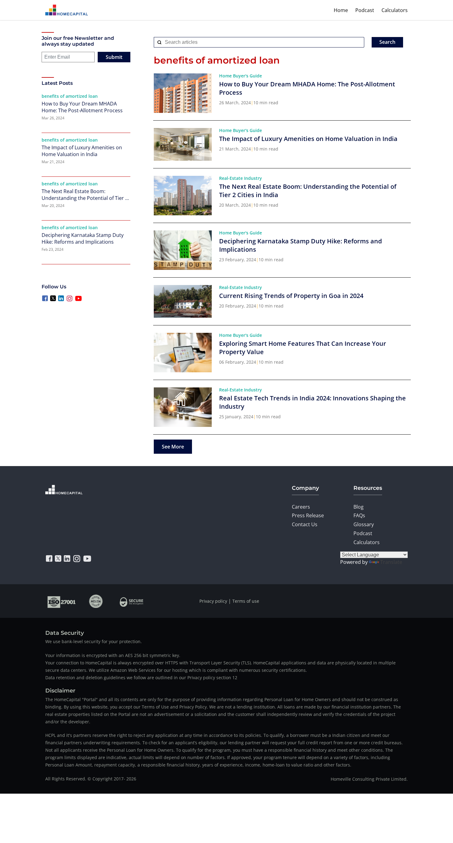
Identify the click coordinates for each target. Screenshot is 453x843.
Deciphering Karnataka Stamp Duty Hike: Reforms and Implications (83, 238)
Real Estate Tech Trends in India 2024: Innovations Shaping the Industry (312, 402)
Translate (391, 562)
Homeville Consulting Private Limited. (369, 779)
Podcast (364, 10)
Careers (301, 506)
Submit (114, 57)
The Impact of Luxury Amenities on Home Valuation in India (82, 151)
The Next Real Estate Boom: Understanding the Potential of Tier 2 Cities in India (85, 194)
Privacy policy (213, 601)
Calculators (395, 10)
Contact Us (304, 524)
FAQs (359, 515)
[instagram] (76, 558)
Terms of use (245, 601)
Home (341, 10)
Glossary (363, 524)
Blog (358, 506)
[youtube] (87, 558)
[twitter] (58, 558)
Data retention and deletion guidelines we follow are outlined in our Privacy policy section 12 (141, 677)
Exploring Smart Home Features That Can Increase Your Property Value (302, 347)
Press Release (308, 515)
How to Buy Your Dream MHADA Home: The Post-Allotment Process (82, 107)
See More (173, 446)
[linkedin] (67, 558)
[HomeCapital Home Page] (66, 10)
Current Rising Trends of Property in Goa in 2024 (291, 295)
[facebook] (49, 558)
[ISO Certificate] (61, 601)
